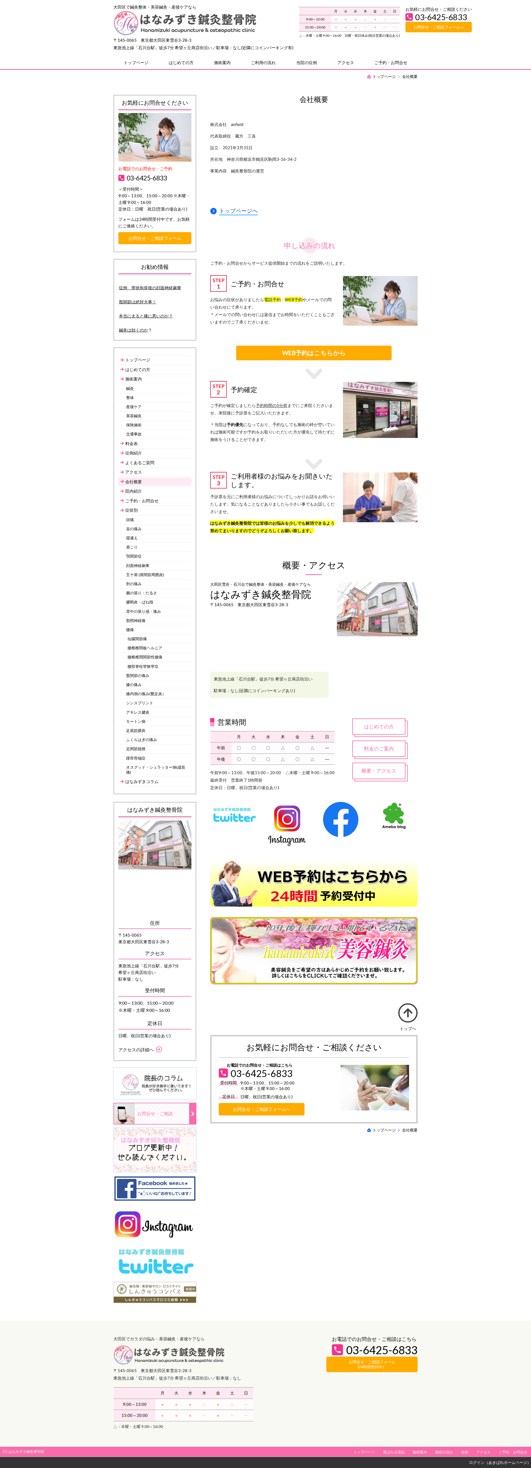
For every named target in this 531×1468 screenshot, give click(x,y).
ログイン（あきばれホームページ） (500, 1462)
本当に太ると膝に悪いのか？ (146, 315)
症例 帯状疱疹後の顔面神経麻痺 (150, 287)
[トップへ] (408, 1013)
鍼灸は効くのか (133, 329)
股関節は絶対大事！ (137, 301)
